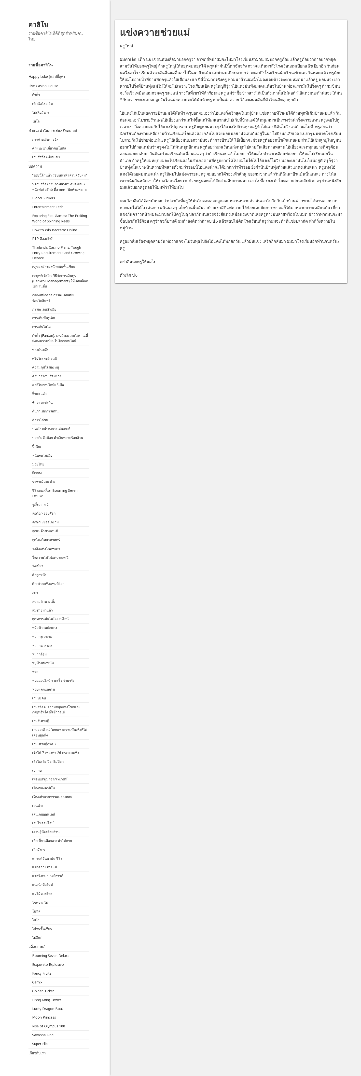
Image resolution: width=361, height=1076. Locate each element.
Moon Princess (44, 1017)
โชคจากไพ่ (40, 902)
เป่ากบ (37, 770)
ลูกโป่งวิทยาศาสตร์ (46, 539)
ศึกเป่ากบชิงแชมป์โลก (48, 583)
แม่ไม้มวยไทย (42, 893)
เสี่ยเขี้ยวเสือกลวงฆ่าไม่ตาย (52, 840)
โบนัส (36, 911)
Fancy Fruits (41, 973)
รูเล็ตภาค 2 (40, 504)
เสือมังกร (38, 849)
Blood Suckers (43, 198)
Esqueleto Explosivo (48, 964)
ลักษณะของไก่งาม (45, 522)
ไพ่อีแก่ (37, 937)
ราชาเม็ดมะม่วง (44, 481)
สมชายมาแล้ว (42, 610)
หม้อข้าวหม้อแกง (44, 627)
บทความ (35, 166)
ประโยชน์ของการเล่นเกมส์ (51, 428)
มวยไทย (38, 464)
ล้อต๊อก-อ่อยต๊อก (44, 513)
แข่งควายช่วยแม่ (44, 867)
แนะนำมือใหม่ (42, 884)
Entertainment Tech (47, 206)
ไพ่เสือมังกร (40, 112)
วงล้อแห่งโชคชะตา (46, 548)
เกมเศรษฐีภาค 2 (44, 744)
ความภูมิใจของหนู (45, 367)
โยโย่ (36, 919)
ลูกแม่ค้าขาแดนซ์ (45, 531)
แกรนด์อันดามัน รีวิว (47, 858)
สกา (35, 592)
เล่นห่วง (37, 805)
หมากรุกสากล (42, 645)
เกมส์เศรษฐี (40, 721)
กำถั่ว (36, 94)
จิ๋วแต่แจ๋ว (39, 393)
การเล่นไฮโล (41, 326)
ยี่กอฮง (37, 472)
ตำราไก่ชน (40, 420)
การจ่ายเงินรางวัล (45, 139)
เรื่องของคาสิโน (43, 788)
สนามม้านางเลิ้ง (44, 601)
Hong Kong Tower (46, 999)
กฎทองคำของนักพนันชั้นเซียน (53, 266)
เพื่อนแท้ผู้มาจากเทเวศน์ (49, 779)
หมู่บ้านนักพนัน (43, 663)
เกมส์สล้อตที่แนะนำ (46, 157)
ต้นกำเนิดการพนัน (45, 411)
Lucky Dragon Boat (47, 1008)
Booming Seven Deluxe (50, 955)
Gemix (37, 982)
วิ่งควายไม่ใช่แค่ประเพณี (50, 557)
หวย (35, 671)
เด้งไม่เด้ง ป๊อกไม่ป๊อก (48, 761)
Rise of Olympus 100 (48, 1026)
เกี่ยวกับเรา (37, 1052)
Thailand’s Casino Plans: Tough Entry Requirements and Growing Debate (58, 252)
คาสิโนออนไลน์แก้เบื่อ (48, 384)
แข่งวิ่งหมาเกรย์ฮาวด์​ (47, 875)
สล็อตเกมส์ (36, 946)
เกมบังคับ (39, 698)
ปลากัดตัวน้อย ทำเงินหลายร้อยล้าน (57, 437)
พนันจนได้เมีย (42, 455)
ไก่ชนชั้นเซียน (42, 928)
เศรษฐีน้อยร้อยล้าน (45, 832)
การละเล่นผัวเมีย (44, 309)
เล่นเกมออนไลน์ (43, 814)
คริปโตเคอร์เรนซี (44, 358)
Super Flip (40, 1043)
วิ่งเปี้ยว (37, 566)
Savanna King (43, 1035)
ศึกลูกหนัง (39, 574)
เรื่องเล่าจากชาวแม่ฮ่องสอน (52, 796)
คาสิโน (38, 24)
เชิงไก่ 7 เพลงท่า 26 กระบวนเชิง (55, 752)
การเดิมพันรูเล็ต (43, 317)
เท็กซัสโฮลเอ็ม (42, 103)
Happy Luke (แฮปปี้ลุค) (46, 76)
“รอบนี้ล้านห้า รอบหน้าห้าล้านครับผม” (59, 175)
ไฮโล (36, 121)
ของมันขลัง (40, 349)
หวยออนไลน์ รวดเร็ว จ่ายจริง (53, 680)
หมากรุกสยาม (42, 636)
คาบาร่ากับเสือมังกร (46, 376)
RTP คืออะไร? (42, 238)
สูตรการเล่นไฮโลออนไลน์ (50, 618)
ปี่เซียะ (37, 446)
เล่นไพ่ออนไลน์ (43, 823)
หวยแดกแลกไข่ (43, 689)
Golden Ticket (43, 991)
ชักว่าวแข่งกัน (42, 402)
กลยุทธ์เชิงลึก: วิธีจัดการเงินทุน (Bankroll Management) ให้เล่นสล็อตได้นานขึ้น (60, 280)
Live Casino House (43, 85)
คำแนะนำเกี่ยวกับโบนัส (49, 148)
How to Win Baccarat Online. (55, 230)
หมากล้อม (39, 654)
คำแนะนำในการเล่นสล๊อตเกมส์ (52, 130)
